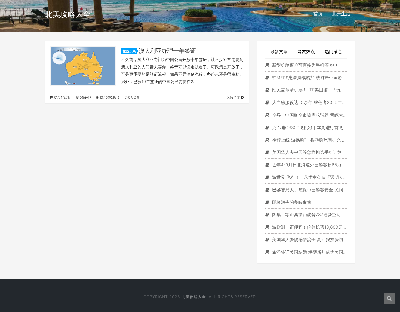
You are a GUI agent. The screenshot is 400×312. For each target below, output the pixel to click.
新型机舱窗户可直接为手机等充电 (304, 65)
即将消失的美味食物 (291, 202)
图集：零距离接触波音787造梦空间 (306, 214)
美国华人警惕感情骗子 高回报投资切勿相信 (309, 239)
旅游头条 (129, 51)
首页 (318, 13)
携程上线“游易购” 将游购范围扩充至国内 (309, 140)
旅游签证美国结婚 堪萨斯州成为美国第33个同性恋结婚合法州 (309, 252)
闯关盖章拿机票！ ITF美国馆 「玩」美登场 (309, 90)
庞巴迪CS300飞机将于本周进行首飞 (307, 127)
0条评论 (85, 97)
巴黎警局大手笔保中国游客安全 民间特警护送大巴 (309, 189)
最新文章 (279, 51)
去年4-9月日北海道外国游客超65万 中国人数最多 (309, 164)
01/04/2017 (62, 97)
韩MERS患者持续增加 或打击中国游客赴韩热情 (309, 77)
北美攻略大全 (68, 14)
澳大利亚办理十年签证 (167, 50)
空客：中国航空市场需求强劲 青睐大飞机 (309, 115)
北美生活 (341, 13)
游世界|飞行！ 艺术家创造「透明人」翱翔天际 (309, 177)
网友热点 (306, 51)
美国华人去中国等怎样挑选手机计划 (306, 152)
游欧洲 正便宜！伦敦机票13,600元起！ (309, 227)
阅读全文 (234, 97)
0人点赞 (133, 97)
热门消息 (333, 51)
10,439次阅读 (109, 97)
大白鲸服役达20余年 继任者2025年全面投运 (309, 102)
